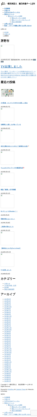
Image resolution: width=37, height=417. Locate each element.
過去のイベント (9, 403)
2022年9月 (7, 331)
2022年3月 (7, 343)
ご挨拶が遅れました (7, 226)
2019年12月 (7, 369)
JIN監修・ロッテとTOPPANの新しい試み (14, 103)
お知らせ (7, 283)
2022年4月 (7, 341)
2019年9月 (7, 373)
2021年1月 (7, 360)
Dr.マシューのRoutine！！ (9, 211)
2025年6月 (7, 299)
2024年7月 (7, 310)
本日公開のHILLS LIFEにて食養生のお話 (14, 146)
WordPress (11, 389)
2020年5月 (7, 366)
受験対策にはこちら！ (8, 219)
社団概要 (7, 397)
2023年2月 (7, 324)
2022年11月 (7, 328)
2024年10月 (7, 307)
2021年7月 (7, 356)
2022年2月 (7, 345)
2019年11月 (7, 371)
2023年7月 (7, 318)
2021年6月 (7, 358)
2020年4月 (7, 368)
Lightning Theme (21, 389)
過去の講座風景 (16, 22)
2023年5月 (7, 320)
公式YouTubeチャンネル (12, 401)
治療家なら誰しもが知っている (11, 124)
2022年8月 (7, 333)
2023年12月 (7, 316)
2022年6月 (7, 337)
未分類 (6, 287)
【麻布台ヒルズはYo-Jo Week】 (11, 248)
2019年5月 (7, 379)
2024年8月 (7, 308)
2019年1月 (7, 381)
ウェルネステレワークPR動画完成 (12, 168)
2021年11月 (7, 350)
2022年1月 (7, 347)
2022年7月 (7, 335)
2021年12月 (7, 348)
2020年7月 (7, 364)
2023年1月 (7, 326)
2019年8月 (7, 375)
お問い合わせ (8, 412)
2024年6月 (7, 312)
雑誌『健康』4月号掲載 (8, 189)
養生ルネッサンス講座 (15, 16)
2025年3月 (7, 303)
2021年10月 (7, 352)
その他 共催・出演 (10, 285)
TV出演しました (11, 66)
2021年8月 (7, 354)
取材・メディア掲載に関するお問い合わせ (18, 414)
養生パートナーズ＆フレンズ (20, 20)
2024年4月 (7, 314)
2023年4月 (7, 322)
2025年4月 (7, 301)
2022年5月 (7, 339)
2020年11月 (7, 362)
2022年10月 (7, 329)
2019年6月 (7, 377)
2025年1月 (7, 305)
